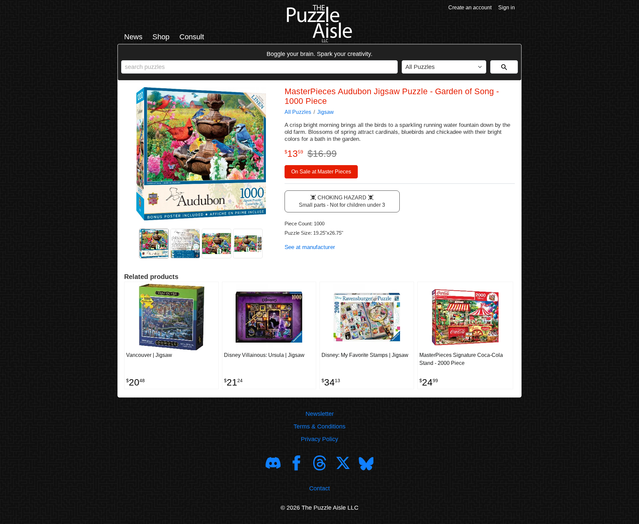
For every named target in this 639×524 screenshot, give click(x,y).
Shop (160, 37)
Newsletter (320, 413)
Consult (191, 37)
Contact (319, 488)
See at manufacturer (310, 247)
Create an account (470, 7)
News (133, 37)
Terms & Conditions (319, 426)
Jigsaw (325, 112)
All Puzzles (298, 112)
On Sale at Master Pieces (321, 171)
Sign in (506, 7)
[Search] (504, 67)
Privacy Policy (319, 439)
